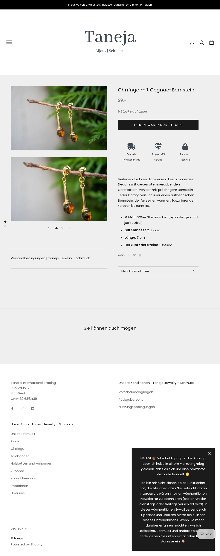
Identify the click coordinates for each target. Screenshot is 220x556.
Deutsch (17, 529)
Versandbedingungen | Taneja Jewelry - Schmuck (50, 258)
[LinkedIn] (32, 408)
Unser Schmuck (23, 433)
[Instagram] (22, 408)
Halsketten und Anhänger (31, 463)
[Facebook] (129, 255)
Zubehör (17, 471)
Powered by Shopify (26, 544)
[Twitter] (134, 255)
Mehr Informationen (135, 271)
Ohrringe (17, 448)
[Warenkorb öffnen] (211, 42)
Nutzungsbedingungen (137, 407)
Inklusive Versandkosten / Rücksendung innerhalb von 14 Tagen (110, 4)
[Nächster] (70, 228)
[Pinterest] (140, 255)
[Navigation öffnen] (9, 42)
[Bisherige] (48, 228)
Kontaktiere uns (23, 478)
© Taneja (17, 538)
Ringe (15, 441)
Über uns (18, 493)
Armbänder (20, 456)
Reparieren (19, 485)
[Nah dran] (209, 453)
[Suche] (202, 42)
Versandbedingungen (136, 392)
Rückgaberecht (131, 399)
